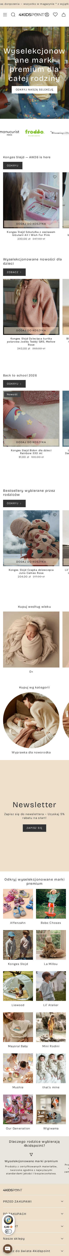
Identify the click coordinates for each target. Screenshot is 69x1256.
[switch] (8, 1231)
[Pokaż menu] (5, 14)
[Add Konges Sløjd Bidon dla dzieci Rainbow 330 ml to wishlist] (55, 395)
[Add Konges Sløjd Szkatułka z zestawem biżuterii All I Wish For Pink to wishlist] (55, 177)
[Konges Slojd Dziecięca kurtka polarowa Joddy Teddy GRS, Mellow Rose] (31, 307)
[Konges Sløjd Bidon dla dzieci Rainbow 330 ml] (31, 419)
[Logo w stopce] (12, 1190)
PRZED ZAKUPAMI (17, 1201)
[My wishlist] (55, 14)
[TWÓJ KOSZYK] (64, 14)
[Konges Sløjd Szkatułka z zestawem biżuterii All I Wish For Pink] (31, 200)
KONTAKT (10, 1226)
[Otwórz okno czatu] (7, 1248)
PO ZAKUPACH (14, 1214)
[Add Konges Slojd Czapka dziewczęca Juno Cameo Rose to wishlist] (55, 514)
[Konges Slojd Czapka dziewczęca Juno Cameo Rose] (31, 538)
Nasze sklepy (14, 1238)
